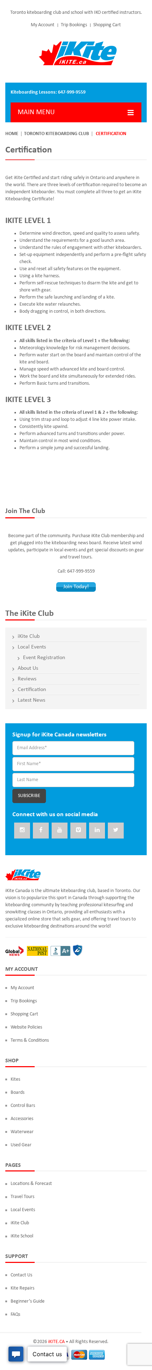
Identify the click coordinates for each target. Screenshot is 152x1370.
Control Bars (23, 1105)
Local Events (32, 647)
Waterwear (22, 1132)
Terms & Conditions (30, 1040)
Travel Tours (22, 1196)
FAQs (15, 1314)
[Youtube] (60, 831)
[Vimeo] (78, 831)
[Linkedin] (97, 831)
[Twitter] (116, 831)
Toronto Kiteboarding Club (56, 134)
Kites (15, 1079)
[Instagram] (22, 831)
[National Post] (37, 950)
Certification (32, 689)
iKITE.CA (56, 1341)
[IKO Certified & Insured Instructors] (77, 950)
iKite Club (29, 636)
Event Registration (44, 658)
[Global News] (14, 950)
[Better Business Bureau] (60, 950)
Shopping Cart (107, 25)
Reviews (27, 679)
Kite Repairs (22, 1288)
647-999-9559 (72, 92)
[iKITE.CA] (78, 53)
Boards (17, 1092)
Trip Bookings (74, 25)
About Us (28, 668)
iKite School (22, 1236)
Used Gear (21, 1145)
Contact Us (21, 1275)
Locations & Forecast (31, 1183)
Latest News (31, 700)
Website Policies (26, 1027)
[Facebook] (41, 831)
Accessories (22, 1118)
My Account (42, 25)
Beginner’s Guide (28, 1301)
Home (11, 134)
